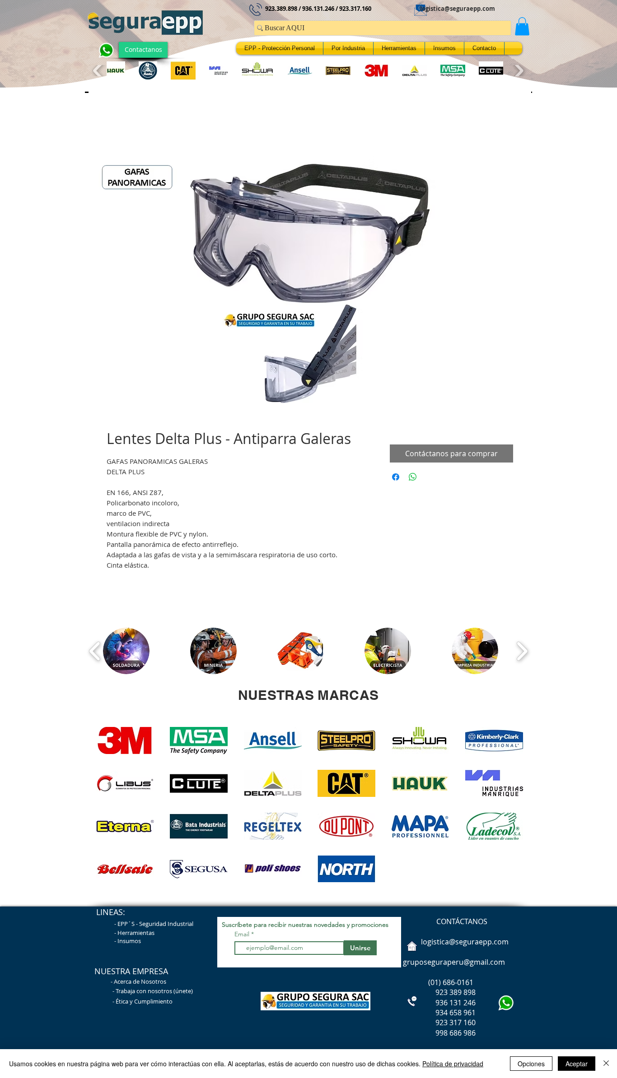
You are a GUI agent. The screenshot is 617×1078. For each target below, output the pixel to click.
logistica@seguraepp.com (457, 9)
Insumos (129, 943)
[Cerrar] (606, 1063)
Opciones (531, 1063)
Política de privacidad (452, 1063)
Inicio (116, 124)
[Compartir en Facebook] (395, 479)
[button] (522, 26)
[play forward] (518, 70)
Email (242, 936)
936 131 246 (438, 1005)
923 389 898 (438, 994)
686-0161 (458, 985)
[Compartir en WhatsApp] (412, 479)
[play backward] (99, 70)
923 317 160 (455, 1025)
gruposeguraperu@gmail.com (454, 964)
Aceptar (577, 1063)
